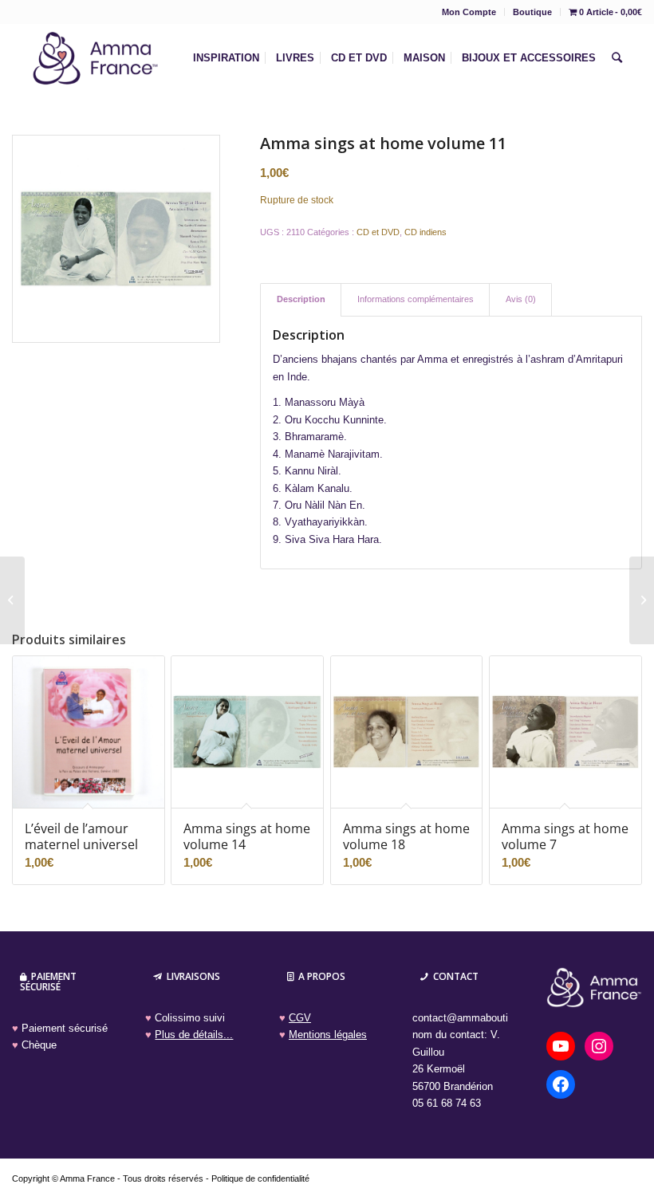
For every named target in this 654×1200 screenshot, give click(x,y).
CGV (300, 1018)
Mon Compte (469, 12)
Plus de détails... (194, 1035)
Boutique (532, 12)
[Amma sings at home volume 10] (12, 600)
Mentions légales (328, 1035)
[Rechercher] (617, 58)
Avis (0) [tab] (521, 299)
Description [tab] (301, 299)
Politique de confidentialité (260, 1178)
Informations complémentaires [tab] (415, 299)
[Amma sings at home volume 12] (641, 600)
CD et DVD (378, 232)
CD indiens (425, 232)
